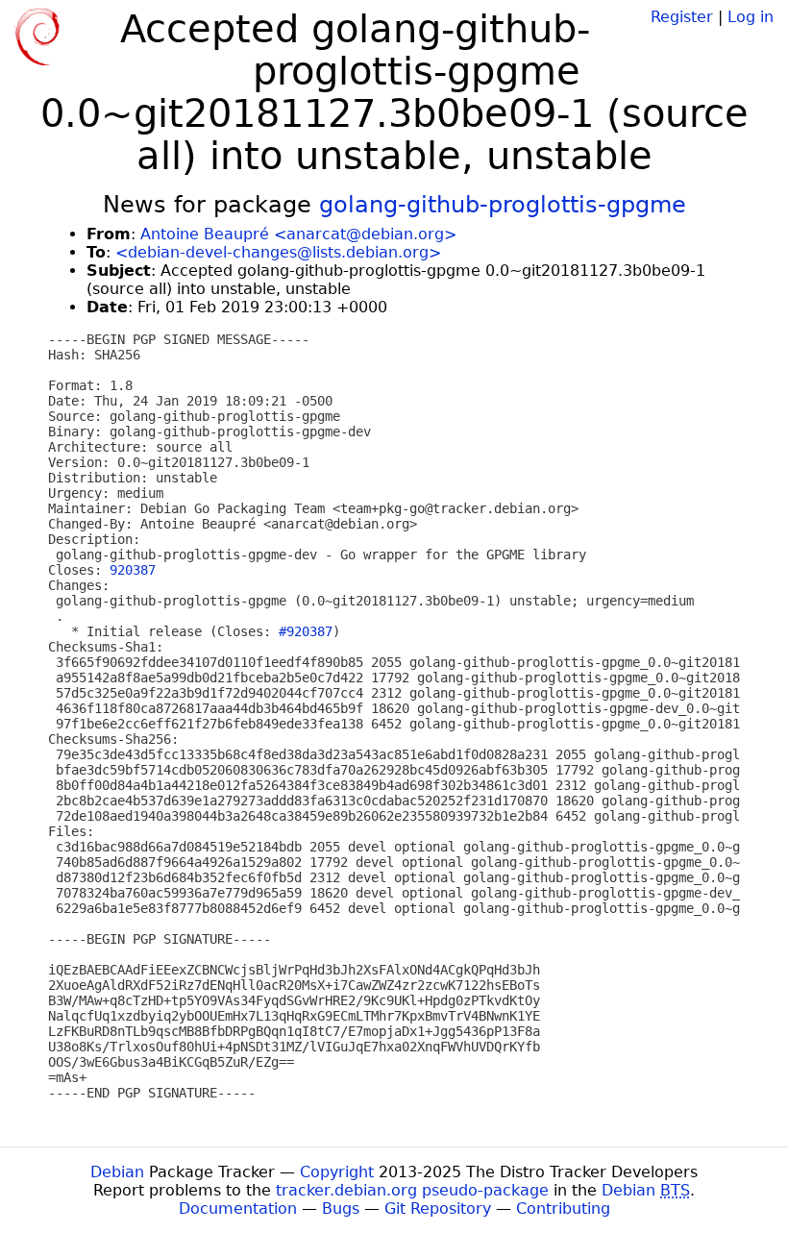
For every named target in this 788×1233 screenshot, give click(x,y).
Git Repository (437, 1208)
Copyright (337, 1172)
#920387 (305, 631)
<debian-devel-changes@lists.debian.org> (278, 252)
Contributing (563, 1208)
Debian (117, 1172)
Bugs (340, 1208)
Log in (750, 17)
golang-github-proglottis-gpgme (502, 204)
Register (682, 17)
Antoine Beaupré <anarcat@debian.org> (298, 234)
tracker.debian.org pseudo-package (412, 1190)
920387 (133, 570)
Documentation (238, 1208)
